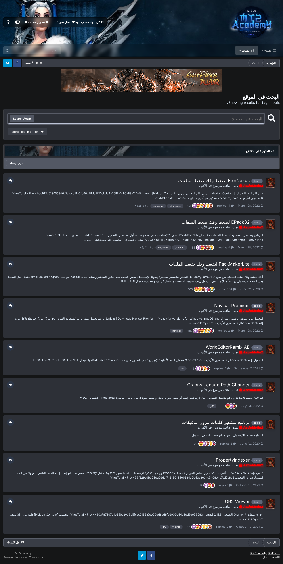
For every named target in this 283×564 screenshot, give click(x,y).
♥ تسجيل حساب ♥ (36, 22)
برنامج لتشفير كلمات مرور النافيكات (216, 422)
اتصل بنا (264, 557)
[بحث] (7, 50)
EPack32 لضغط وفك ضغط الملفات (216, 222)
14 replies (226, 289)
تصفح (268, 50)
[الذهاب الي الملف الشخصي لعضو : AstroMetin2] (270, 183)
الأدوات (202, 185)
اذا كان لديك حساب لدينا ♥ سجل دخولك (79, 22)
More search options (26, 131)
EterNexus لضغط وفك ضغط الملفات (214, 180)
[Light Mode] (8, 22)
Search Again (22, 118)
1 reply (224, 485)
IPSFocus (274, 553)
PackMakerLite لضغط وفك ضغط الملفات (209, 264)
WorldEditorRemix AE (228, 347)
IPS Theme (257, 553)
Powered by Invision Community (23, 557)
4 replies (224, 247)
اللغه (277, 557)
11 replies (224, 205)
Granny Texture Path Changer (218, 384)
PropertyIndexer (233, 460)
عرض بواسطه (16, 163)
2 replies (224, 330)
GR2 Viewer (237, 501)
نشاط (246, 50)
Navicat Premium (232, 305)
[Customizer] (17, 22)
